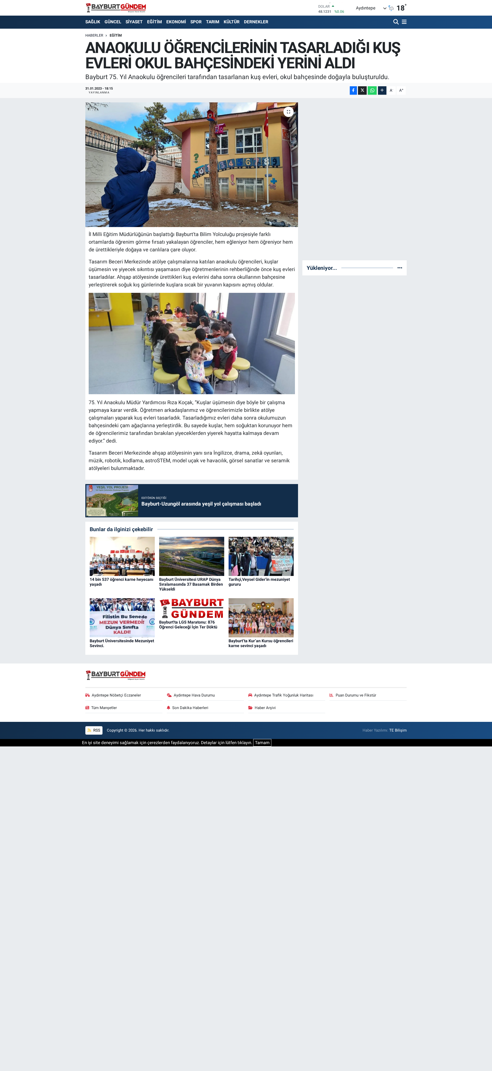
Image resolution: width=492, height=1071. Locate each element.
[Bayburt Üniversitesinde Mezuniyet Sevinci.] (122, 617)
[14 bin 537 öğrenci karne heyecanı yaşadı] (122, 556)
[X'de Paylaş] (362, 90)
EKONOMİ (176, 21)
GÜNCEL (113, 21)
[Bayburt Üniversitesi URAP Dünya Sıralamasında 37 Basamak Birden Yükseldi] (191, 556)
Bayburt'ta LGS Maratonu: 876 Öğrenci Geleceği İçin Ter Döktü (188, 624)
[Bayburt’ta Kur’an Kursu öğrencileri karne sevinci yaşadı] (261, 617)
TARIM (212, 21)
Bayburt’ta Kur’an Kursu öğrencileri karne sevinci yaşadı (261, 643)
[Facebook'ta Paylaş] (353, 90)
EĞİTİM (154, 21)
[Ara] (396, 22)
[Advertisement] (355, 179)
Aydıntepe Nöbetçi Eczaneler (116, 695)
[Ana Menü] (403, 22)
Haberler (94, 35)
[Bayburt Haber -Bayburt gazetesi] (116, 7)
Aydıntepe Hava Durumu (194, 695)
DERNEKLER (256, 21)
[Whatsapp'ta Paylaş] (372, 90)
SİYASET (134, 21)
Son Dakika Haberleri (190, 707)
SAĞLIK (92, 21)
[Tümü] (399, 267)
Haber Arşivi (265, 707)
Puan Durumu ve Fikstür (356, 695)
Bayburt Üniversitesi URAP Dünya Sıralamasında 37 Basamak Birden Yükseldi (191, 584)
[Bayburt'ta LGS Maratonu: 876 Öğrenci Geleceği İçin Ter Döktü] (191, 608)
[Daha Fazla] (382, 90)
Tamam (262, 742)
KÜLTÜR (232, 21)
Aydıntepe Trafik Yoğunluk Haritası (283, 695)
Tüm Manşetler (104, 707)
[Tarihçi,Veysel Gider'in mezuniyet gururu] (261, 556)
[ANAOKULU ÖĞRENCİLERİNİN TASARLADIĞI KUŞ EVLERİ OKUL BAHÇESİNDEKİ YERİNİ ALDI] (191, 164)
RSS (96, 730)
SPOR (196, 21)
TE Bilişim (398, 730)
